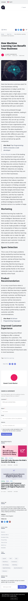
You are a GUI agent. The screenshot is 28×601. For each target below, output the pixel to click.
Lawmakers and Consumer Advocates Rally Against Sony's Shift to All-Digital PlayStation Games (13, 486)
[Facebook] (16, 30)
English (10, 2)
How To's (9, 34)
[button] (4, 29)
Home (2, 34)
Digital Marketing (6, 568)
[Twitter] (18, 30)
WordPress (5, 561)
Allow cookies (14, 598)
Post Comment (6, 434)
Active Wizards (6, 154)
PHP (11, 558)
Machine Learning (9, 358)
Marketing (14, 564)
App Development (18, 568)
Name (2, 408)
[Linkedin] (21, 30)
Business (5, 571)
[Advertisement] (14, 19)
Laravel (4, 558)
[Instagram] (23, 30)
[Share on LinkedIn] (15, 364)
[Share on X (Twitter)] (12, 364)
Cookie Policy (13, 596)
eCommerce (14, 561)
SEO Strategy (6, 564)
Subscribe (22, 587)
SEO (16, 558)
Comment (3, 399)
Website (3, 422)
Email (2, 415)
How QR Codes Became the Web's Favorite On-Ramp (14, 461)
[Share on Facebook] (10, 364)
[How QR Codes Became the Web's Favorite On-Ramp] (14, 451)
